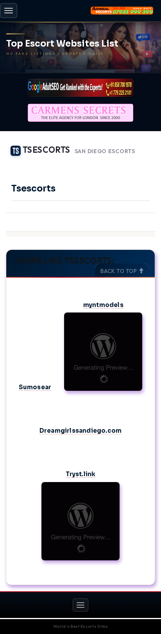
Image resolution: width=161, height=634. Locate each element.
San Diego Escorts (105, 151)
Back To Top (119, 271)
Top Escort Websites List (62, 44)
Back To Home (134, 162)
